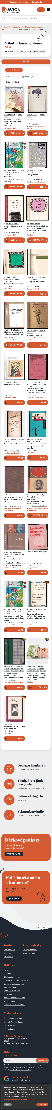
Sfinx (33, 338)
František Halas (9, 439)
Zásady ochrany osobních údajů (20, 1070)
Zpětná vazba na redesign (14, 998)
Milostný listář (13, 332)
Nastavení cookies (11, 987)
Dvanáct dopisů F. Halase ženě (13, 445)
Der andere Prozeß (14, 728)
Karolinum (35, 286)
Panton (34, 450)
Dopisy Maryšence (37, 228)
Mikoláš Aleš (31, 331)
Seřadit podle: (10, 77)
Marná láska (35, 501)
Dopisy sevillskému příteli (14, 284)
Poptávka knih (9, 950)
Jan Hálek (14, 554)
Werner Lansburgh (10, 170)
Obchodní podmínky (12, 977)
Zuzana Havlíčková (12, 224)
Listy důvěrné (37, 446)
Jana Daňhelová (11, 382)
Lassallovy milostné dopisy (37, 552)
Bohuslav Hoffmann (34, 277)
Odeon (34, 233)
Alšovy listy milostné (35, 335)
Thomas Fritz (31, 611)
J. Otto (34, 395)
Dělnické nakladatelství (39, 506)
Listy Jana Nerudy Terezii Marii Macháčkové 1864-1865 (13, 499)
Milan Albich (39, 441)
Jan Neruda (8, 495)
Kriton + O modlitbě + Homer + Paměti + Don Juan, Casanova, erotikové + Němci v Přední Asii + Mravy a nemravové (14, 675)
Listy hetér (31, 119)
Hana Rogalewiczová (14, 171)
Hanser (11, 731)
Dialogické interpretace (36, 282)
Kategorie (16, 27)
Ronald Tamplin (9, 115)
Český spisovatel (37, 180)
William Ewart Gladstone (14, 672)
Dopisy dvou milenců (12, 385)
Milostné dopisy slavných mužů (13, 227)
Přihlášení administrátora (14, 1004)
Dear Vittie (8, 177)
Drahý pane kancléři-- (14, 561)
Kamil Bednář (31, 439)
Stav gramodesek (30, 950)
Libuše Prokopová (11, 280)
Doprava (7, 973)
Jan (28, 224)
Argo (10, 395)
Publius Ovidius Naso (35, 667)
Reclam (34, 622)
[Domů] (5, 27)
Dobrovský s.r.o (14, 233)
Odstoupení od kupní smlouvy (16, 980)
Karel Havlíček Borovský (35, 495)
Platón (17, 666)
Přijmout (42, 1104)
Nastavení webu (12, 991)
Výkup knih (8, 956)
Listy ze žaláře (37, 391)
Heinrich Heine (9, 666)
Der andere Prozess (37, 616)
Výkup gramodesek (30, 953)
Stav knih (7, 953)
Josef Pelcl (12, 680)
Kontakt (7, 970)
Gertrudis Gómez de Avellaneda (11, 278)
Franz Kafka (31, 170)
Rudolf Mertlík (32, 115)
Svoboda (35, 124)
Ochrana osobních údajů (14, 984)
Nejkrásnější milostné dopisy (13, 121)
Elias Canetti (40, 609)
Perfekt (11, 126)
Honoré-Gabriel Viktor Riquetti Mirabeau (35, 383)
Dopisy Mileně (32, 175)
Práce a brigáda (10, 994)
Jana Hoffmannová (36, 278)
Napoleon (14, 671)
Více (7, 1104)
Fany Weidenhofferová (37, 496)
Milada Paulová (9, 552)
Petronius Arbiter (33, 671)
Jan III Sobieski (35, 224)
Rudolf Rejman (36, 563)
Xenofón (43, 671)
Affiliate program (11, 1001)
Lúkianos (40, 669)
